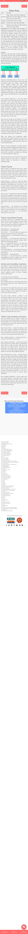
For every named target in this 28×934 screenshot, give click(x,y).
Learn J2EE (3, 480)
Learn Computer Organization (6, 454)
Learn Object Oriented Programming (7, 493)
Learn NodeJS (3, 491)
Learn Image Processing (5, 475)
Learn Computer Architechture (6, 451)
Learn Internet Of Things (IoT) (6, 476)
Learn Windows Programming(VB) (7, 510)
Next (24, 6)
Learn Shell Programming (5, 502)
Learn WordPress (4, 509)
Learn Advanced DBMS (5, 441)
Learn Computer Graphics (5, 452)
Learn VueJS (3, 506)
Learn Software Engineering (5, 503)
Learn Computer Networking (6, 453)
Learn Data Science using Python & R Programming (10, 462)
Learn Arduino (3, 448)
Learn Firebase (3, 470)
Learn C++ (3, 456)
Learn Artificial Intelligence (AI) (6, 449)
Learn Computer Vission (5, 455)
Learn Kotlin (3, 482)
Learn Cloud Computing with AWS (6, 450)
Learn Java (3, 481)
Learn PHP (3, 497)
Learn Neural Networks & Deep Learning (8, 490)
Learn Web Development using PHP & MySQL (9, 507)
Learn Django (3, 468)
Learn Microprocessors (5, 488)
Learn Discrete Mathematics (6, 467)
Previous (5, 6)
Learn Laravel (3, 483)
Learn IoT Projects (4, 479)
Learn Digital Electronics (5, 465)
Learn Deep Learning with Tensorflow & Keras (9, 464)
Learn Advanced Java (4, 442)
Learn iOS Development (5, 478)
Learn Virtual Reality (4, 505)
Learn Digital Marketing (5, 466)
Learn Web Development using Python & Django (9, 508)
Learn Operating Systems (5, 494)
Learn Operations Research (5, 495)
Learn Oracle (3, 496)
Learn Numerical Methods (5, 492)
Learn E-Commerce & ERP (5, 469)
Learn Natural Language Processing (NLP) (8, 489)
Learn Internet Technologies (5, 477)
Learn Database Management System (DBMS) (9, 461)
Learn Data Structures (5, 463)
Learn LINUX (3, 484)
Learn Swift (3, 504)
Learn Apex (3, 447)
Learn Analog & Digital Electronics (6, 443)
